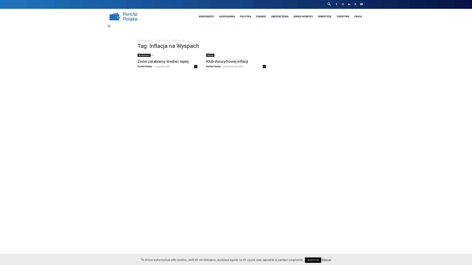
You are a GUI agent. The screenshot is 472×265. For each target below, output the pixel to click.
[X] (355, 4)
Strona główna (145, 40)
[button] (329, 4)
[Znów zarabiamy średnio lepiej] (167, 55)
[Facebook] (336, 4)
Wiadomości (144, 55)
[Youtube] (361, 4)
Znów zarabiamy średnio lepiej (163, 61)
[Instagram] (343, 4)
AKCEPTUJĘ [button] (313, 260)
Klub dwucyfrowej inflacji (227, 61)
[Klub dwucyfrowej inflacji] (236, 55)
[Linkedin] (349, 4)
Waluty (210, 55)
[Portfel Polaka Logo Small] (123, 17)
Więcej (326, 260)
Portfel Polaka (145, 66)
